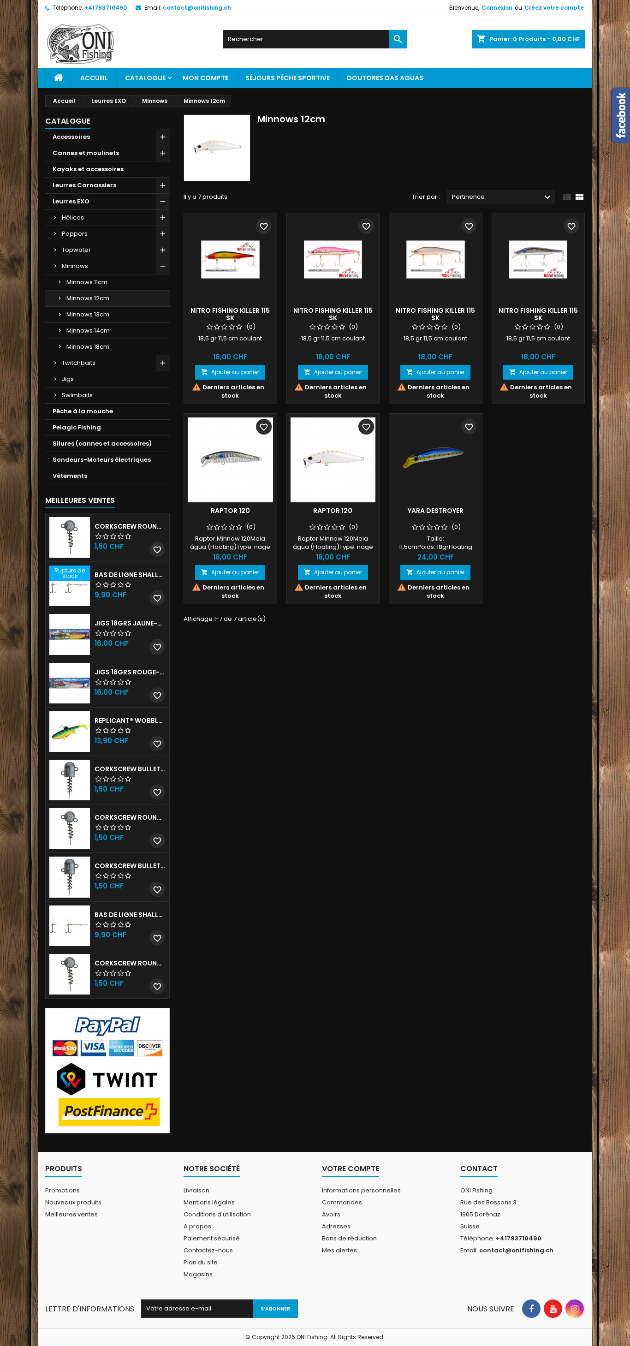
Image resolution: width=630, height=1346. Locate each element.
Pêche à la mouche (83, 411)
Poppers (75, 233)
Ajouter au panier (230, 372)
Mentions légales (209, 1202)
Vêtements (70, 475)
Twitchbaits (78, 362)
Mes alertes (339, 1250)
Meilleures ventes (71, 1214)
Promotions (62, 1190)
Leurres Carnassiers (84, 185)
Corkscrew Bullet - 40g (130, 866)
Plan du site (201, 1262)
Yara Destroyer (436, 510)
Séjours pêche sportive (287, 78)
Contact (479, 1168)
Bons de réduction (349, 1238)
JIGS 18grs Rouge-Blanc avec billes (130, 672)
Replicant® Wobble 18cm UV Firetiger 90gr (130, 720)
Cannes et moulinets (86, 153)
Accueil (94, 78)
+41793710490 (105, 8)
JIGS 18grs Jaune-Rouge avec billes (130, 623)
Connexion (496, 8)
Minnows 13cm (87, 314)
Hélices (73, 217)
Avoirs (331, 1214)
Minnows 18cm (87, 346)
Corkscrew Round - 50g (130, 817)
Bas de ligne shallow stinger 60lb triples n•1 (130, 574)
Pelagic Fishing (77, 427)
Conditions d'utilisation (217, 1214)
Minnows (75, 266)
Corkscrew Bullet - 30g (130, 769)
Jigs (68, 379)
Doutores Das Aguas (385, 78)
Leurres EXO (71, 201)
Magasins (198, 1274)
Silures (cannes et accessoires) (102, 443)
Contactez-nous (208, 1250)
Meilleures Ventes (80, 500)
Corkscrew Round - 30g (130, 526)
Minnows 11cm (86, 282)
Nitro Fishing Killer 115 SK (230, 314)
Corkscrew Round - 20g (130, 963)
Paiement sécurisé (212, 1238)
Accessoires (71, 136)
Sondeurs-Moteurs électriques (102, 459)
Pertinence (502, 197)
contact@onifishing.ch (197, 8)
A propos (197, 1226)
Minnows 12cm (87, 298)
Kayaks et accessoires (88, 169)
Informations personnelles (361, 1190)
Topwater (76, 249)
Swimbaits (77, 395)
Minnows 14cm (88, 330)
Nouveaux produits (73, 1202)
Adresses (336, 1226)
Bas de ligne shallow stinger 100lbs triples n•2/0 (130, 914)
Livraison (196, 1190)
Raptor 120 (230, 510)
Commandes (342, 1202)
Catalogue (145, 78)
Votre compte (350, 1168)
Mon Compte (205, 78)
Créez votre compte (554, 8)
